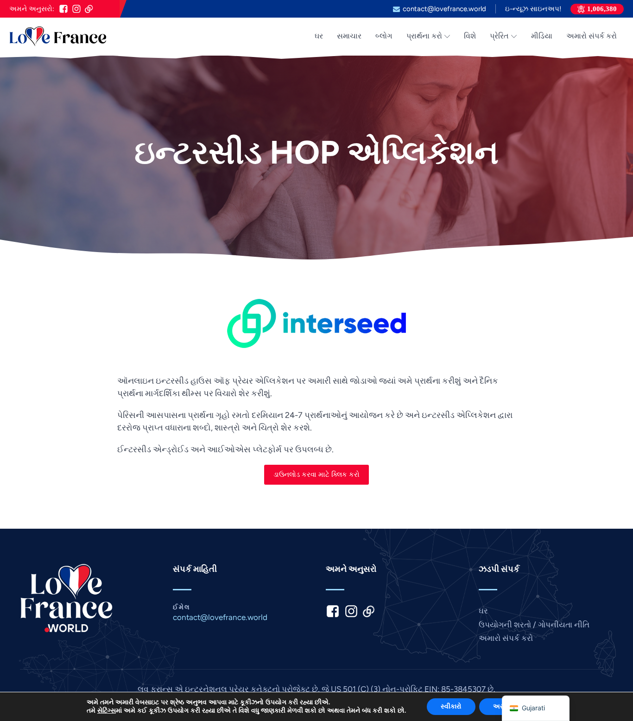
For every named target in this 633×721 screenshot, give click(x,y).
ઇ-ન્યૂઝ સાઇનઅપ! (533, 9)
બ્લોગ (383, 36)
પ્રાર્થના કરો (424, 36)
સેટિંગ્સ (106, 711)
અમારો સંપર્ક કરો (591, 36)
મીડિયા (541, 36)
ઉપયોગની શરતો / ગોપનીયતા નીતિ (534, 624)
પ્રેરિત (499, 36)
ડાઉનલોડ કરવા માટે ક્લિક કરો (316, 474)
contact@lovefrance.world (444, 9)
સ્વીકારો (451, 706)
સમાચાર (349, 36)
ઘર (319, 36)
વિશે (470, 36)
